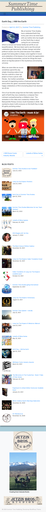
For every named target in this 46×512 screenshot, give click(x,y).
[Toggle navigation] (4, 14)
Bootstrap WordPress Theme (32, 509)
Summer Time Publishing (31, 27)
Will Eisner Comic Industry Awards (10, 154)
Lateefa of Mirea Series (34, 153)
